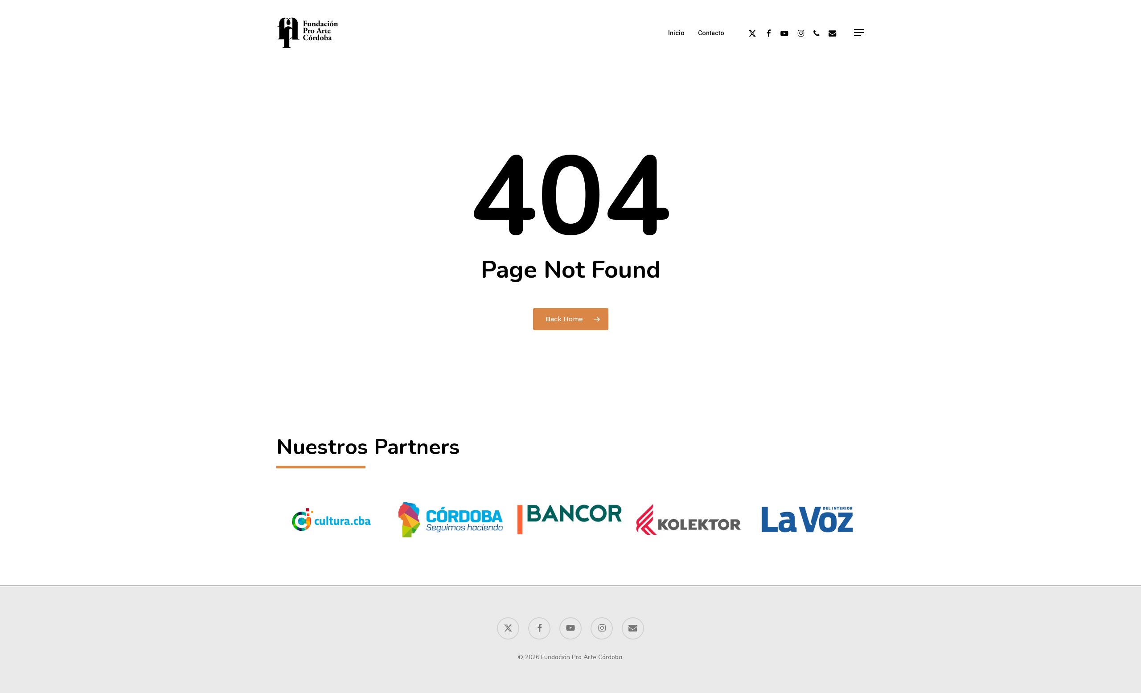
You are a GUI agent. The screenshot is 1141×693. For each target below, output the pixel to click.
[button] (859, 32)
